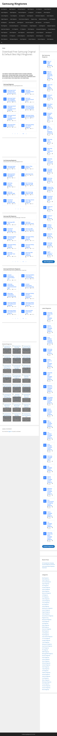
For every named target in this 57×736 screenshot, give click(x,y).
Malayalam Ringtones (51, 25)
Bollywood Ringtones (43, 19)
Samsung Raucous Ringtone (49, 179)
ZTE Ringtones (12, 35)
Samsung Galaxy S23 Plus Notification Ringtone (29, 295)
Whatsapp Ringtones (14, 39)
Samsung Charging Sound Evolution (29, 92)
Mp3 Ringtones (38, 22)
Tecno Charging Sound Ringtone (49, 514)
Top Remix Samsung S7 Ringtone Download (50, 130)
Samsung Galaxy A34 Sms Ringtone (11, 246)
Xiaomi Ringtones (4, 12)
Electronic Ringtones (29, 22)
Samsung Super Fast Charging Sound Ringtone (11, 99)
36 (23, 261)
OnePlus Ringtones (21, 35)
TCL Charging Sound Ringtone (49, 524)
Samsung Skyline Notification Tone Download (29, 276)
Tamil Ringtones (42, 25)
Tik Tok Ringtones (24, 25)
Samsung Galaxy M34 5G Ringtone (29, 116)
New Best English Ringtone (49, 105)
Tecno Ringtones (13, 15)
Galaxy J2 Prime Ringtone (49, 96)
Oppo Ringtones (31, 9)
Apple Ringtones (12, 9)
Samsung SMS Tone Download (29, 229)
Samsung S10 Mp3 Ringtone (49, 244)
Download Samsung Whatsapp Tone (11, 230)
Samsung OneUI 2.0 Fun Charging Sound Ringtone (29, 107)
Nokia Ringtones (13, 12)
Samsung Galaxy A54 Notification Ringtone (11, 312)
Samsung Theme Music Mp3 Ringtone (29, 201)
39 (23, 318)
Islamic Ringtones (50, 15)
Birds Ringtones (50, 39)
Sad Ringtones (4, 22)
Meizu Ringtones (4, 39)
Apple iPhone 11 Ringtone (49, 253)
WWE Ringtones (31, 29)
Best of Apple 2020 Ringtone (49, 63)
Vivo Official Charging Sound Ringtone (49, 423)
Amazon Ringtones (41, 39)
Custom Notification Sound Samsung (29, 285)
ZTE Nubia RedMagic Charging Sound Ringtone (50, 400)
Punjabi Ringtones (33, 25)
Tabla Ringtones (4, 35)
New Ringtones (4, 9)
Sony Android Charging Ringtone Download (50, 340)
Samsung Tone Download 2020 (50, 150)
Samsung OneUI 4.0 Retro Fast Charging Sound (11, 92)
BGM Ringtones (20, 22)
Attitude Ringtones (30, 32)
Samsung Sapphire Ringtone (49, 170)
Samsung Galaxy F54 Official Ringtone (29, 126)
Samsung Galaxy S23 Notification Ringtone (11, 304)
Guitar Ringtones (13, 32)
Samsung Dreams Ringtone (9, 184)
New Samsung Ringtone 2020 (29, 192)
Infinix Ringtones (47, 12)
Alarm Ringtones (21, 32)
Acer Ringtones (22, 15)
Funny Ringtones (23, 39)
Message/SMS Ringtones (41, 29)
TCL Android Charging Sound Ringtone (49, 435)
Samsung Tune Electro (49, 141)
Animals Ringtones (32, 39)
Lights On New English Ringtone (49, 86)
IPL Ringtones (23, 29)
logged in (10, 431)
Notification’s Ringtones (40, 15)
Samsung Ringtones (14, 3)
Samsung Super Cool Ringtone (11, 167)
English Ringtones (4, 19)
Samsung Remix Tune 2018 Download (50, 160)
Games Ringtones (30, 35)
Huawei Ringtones (47, 9)
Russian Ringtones (51, 29)
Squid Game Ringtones (5, 29)
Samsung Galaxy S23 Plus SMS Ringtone (11, 238)
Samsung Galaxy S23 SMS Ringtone (29, 238)
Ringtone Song (34, 19)
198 (23, 133)
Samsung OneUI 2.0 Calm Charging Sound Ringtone (11, 117)
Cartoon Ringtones (39, 32)
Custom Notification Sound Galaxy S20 (10, 277)
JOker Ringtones (12, 22)
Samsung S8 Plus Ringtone (49, 235)
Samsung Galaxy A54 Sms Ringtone (29, 246)
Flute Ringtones (4, 25)
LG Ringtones (30, 12)
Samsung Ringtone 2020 (11, 192)
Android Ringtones (39, 35)
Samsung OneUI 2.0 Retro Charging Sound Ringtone (11, 108)
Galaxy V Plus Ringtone (28, 167)
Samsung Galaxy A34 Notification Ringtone (29, 304)
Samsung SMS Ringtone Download (29, 254)
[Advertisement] (19, 63)
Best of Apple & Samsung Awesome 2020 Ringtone (49, 75)
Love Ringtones (47, 22)
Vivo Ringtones (39, 9)
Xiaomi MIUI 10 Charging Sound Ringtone (49, 328)
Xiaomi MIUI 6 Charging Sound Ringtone (49, 479)
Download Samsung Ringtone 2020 (11, 201)
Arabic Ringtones (13, 19)
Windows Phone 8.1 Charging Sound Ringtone (49, 388)
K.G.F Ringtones (15, 29)
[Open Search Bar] (1, 42)
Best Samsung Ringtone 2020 (29, 183)
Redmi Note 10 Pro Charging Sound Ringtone (49, 363)
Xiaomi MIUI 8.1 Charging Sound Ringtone (49, 411)
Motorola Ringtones (22, 12)
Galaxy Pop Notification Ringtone (50, 189)
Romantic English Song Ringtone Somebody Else (50, 116)
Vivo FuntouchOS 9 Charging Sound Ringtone (50, 503)
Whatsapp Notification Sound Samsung (11, 295)
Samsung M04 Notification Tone (29, 312)
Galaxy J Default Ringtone (49, 226)
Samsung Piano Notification (11, 125)
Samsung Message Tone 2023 (11, 254)
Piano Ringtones (4, 32)
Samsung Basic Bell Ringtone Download (11, 175)
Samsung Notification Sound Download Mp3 (11, 286)
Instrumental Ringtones (13, 25)
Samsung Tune (29, 174)
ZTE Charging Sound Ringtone (49, 468)
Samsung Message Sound (29, 222)
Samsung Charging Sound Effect (29, 99)
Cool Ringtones (48, 35)
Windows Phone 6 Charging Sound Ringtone (49, 491)
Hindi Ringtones (52, 19)
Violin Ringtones (49, 32)
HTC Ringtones (39, 12)
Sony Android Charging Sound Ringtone (49, 447)
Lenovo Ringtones (4, 15)
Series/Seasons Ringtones (24, 19)
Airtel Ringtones (30, 15)
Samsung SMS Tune (11, 222)
